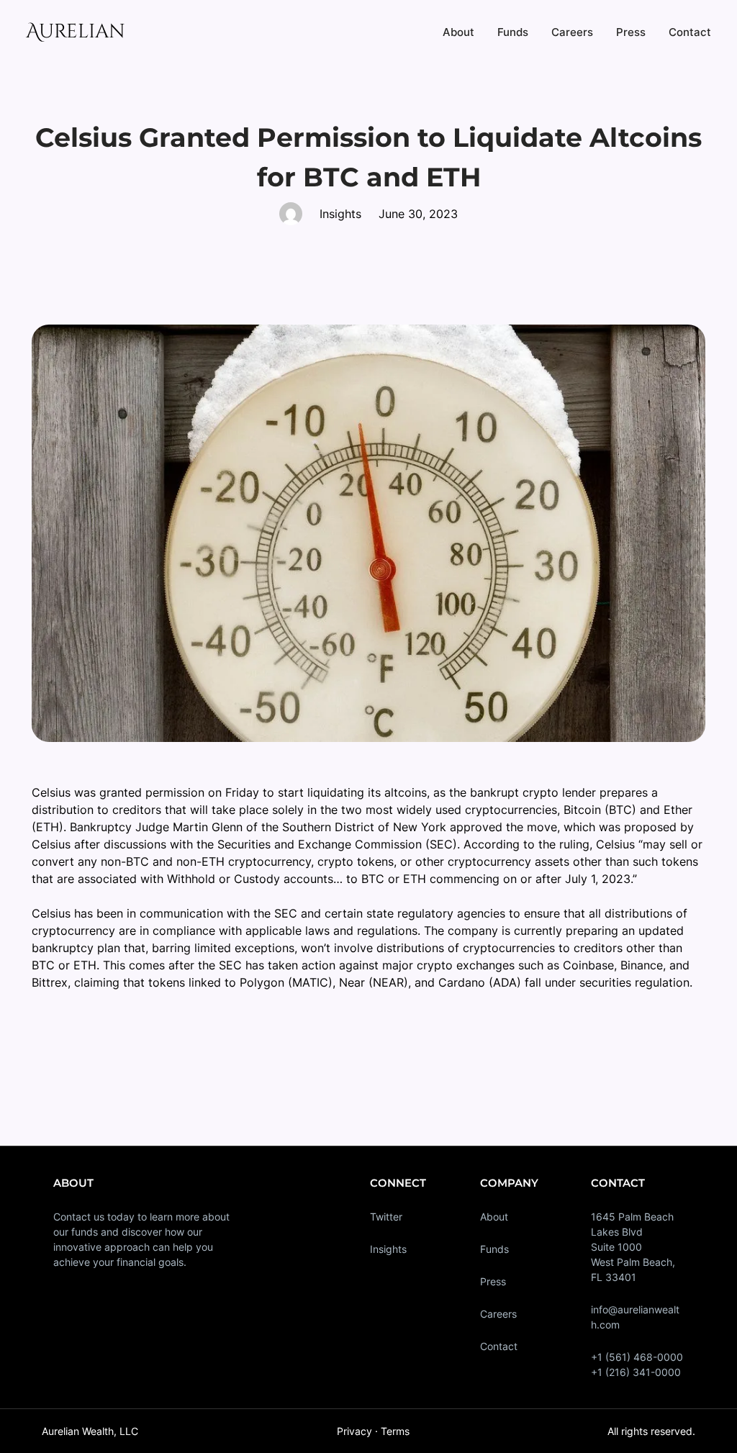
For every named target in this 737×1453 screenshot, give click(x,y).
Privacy (354, 1431)
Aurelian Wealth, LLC (90, 1431)
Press (493, 1281)
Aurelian (75, 32)
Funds (494, 1249)
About (494, 1216)
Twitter (386, 1216)
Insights (388, 1249)
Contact (498, 1346)
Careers (498, 1314)
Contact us (78, 1216)
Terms (395, 1431)
